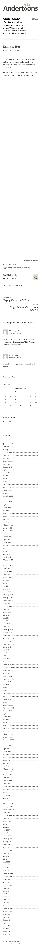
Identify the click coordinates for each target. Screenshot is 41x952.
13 (25, 400)
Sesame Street (26, 268)
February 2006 (8, 873)
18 (15, 403)
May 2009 (6, 760)
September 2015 (8, 539)
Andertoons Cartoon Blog (12, 20)
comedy (10, 268)
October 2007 (7, 815)
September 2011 (8, 679)
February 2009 (8, 769)
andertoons (25, 51)
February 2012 (8, 664)
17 (10, 403)
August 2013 (7, 612)
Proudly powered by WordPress (12, 941)
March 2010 (7, 731)
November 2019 (8, 447)
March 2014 (7, 592)
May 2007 (6, 830)
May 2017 (6, 481)
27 (25, 405)
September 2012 (8, 644)
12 (20, 400)
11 (15, 400)
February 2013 (8, 630)
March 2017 (7, 487)
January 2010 (7, 737)
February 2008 (8, 804)
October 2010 (7, 711)
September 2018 (8, 455)
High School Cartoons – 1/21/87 (24, 308)
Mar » (9, 410)
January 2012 (7, 667)
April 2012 (6, 659)
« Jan (4, 410)
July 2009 (6, 754)
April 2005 (6, 902)
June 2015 (6, 548)
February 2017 (8, 490)
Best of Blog (7, 421)
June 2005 (6, 897)
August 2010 (7, 717)
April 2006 (6, 868)
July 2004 (6, 929)
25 (15, 405)
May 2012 (6, 656)
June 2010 (6, 722)
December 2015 (8, 531)
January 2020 (8, 444)
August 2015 (7, 542)
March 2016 (7, 522)
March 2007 (7, 836)
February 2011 (7, 699)
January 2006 (7, 876)
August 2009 (7, 751)
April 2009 (6, 763)
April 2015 (6, 554)
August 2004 (7, 926)
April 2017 (6, 484)
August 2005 (7, 891)
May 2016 (6, 516)
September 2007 (8, 818)
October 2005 (7, 885)
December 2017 (8, 461)
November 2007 (8, 812)
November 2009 (8, 743)
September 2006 (8, 853)
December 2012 (8, 635)
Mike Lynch (14, 331)
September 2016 (8, 505)
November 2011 (8, 673)
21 (30, 403)
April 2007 (6, 833)
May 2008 (6, 795)
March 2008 (7, 801)
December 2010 (8, 705)
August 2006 (7, 856)
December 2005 (8, 879)
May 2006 (6, 865)
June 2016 (6, 513)
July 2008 (6, 789)
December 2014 (8, 566)
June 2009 (6, 757)
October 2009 (7, 746)
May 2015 (6, 551)
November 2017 (8, 464)
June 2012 (6, 653)
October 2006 (7, 850)
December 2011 (8, 670)
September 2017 (8, 470)
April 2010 (6, 728)
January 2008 (7, 807)
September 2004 (8, 923)
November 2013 (8, 603)
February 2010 (8, 734)
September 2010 (8, 714)
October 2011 (7, 676)
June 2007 (6, 827)
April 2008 (6, 798)
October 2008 (7, 781)
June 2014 (6, 583)
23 (5, 405)
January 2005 (7, 911)
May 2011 (6, 691)
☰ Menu (35, 19)
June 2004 (6, 932)
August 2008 (7, 786)
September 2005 (8, 888)
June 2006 (6, 862)
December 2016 (8, 496)
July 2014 (6, 580)
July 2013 (6, 615)
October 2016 (7, 502)
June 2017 (6, 479)
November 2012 (8, 638)
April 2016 (6, 519)
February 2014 (8, 595)
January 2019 (7, 449)
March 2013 (7, 627)
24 (10, 405)
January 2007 (7, 841)
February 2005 (8, 908)
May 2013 (6, 621)
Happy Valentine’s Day (16, 299)
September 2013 (8, 609)
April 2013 (6, 624)
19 (20, 403)
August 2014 (7, 577)
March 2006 (7, 870)
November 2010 (8, 708)
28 (31, 405)
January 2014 (7, 598)
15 (35, 400)
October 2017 (7, 467)
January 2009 (7, 772)
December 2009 (8, 740)
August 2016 (7, 508)
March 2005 (7, 905)
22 (36, 403)
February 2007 (8, 839)
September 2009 (8, 749)
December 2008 (8, 775)
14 (30, 400)
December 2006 (8, 844)
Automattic (17, 944)
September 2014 (8, 574)
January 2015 (7, 563)
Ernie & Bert (17, 268)
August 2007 (7, 821)
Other (10, 265)
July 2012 (6, 650)
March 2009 (7, 766)
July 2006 (6, 859)
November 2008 (8, 778)
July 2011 (6, 685)
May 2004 (6, 934)
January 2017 (7, 493)
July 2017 (6, 476)
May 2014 (6, 586)
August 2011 (7, 682)
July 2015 (6, 545)
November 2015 (8, 534)
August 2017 (7, 473)
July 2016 (6, 510)
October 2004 (7, 920)
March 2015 (7, 557)
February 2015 (8, 560)
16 (5, 403)
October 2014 (7, 571)
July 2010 (6, 720)
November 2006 (8, 847)
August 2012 (7, 647)
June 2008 (6, 792)
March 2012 (7, 661)
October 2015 (7, 537)
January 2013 (7, 632)
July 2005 (6, 894)
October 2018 (7, 452)
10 (10, 400)
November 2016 (8, 499)
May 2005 (6, 900)
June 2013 (6, 618)
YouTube (15, 265)
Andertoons (14, 355)
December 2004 (8, 914)
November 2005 (8, 882)
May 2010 (6, 725)
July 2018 (6, 458)
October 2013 (7, 606)
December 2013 (8, 600)
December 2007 (8, 810)
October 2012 (7, 641)
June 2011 (6, 688)
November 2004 (8, 917)
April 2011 (6, 693)
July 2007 (6, 824)
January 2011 (7, 702)
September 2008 (8, 783)
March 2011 (7, 696)
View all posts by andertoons (12, 285)
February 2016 (8, 525)
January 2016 (7, 528)
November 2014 (8, 568)
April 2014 (6, 589)
